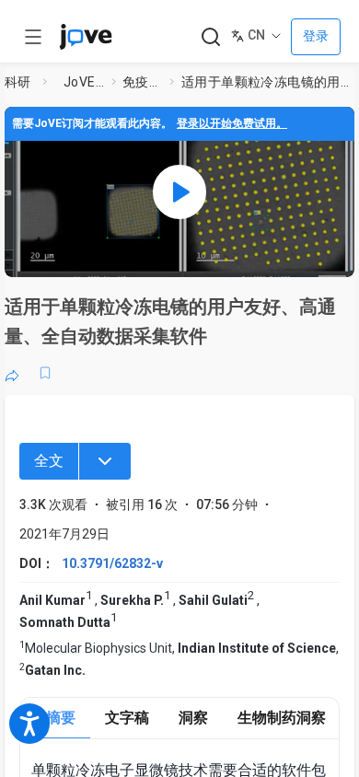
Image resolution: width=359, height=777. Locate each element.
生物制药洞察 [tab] (281, 717)
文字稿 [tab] (127, 717)
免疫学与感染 (142, 82)
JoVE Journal (84, 82)
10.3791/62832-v (112, 563)
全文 (49, 461)
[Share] (12, 372)
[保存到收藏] (45, 372)
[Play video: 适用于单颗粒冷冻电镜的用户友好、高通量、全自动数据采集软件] (179, 192)
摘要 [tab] (60, 717)
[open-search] (210, 37)
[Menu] (105, 461)
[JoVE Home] (85, 37)
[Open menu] (33, 37)
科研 (18, 82)
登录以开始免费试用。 (232, 123)
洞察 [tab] (193, 717)
